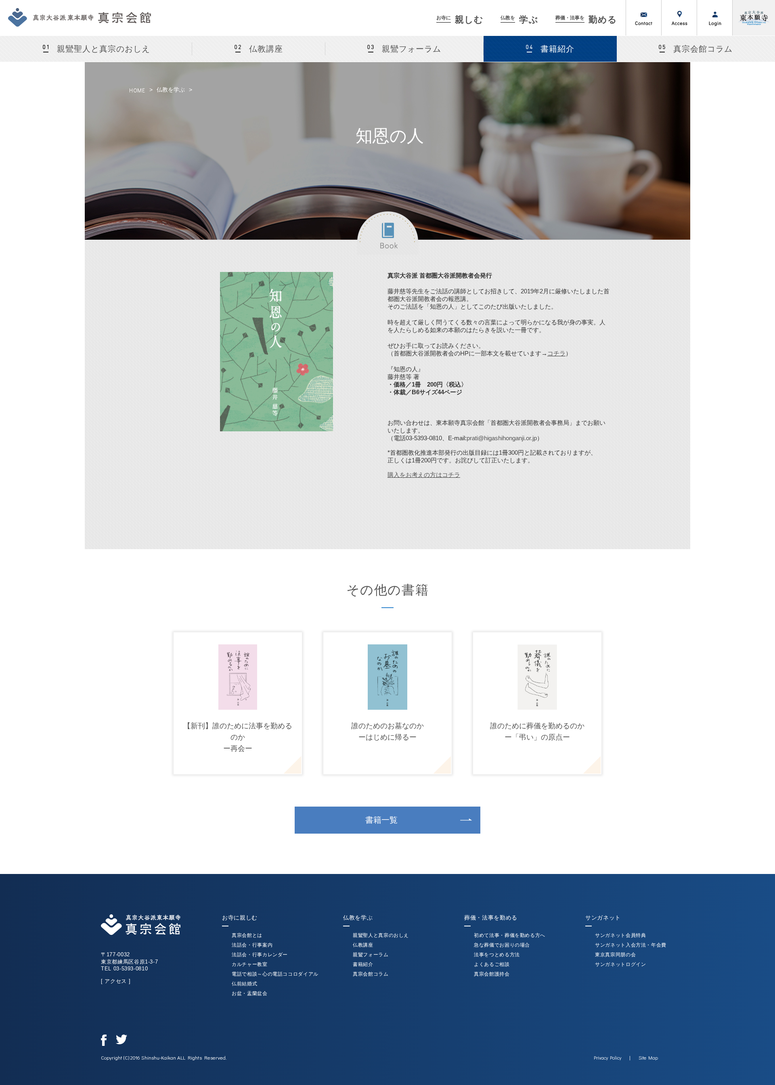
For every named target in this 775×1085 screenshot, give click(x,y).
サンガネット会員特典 (620, 935)
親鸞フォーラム (411, 48)
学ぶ (519, 20)
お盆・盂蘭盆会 (250, 993)
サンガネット (603, 917)
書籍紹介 (557, 48)
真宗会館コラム (703, 48)
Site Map (648, 1057)
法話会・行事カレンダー (260, 954)
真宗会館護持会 (492, 974)
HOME (137, 90)
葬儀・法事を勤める (490, 917)
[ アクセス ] (115, 981)
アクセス (679, 18)
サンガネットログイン (620, 964)
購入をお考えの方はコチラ (424, 474)
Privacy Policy (607, 1057)
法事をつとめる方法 (497, 954)
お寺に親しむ (240, 917)
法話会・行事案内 (252, 945)
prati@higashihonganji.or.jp (502, 438)
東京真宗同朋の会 (615, 954)
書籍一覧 (381, 819)
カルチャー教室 (250, 964)
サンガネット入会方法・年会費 (630, 945)
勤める (586, 20)
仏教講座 (266, 48)
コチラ (556, 353)
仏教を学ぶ (171, 89)
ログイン (714, 18)
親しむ (460, 20)
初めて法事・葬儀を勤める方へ (509, 935)
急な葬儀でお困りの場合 (502, 945)
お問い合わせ (643, 18)
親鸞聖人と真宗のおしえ (103, 48)
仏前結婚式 (244, 984)
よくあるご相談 (492, 964)
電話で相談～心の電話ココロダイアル (275, 974)
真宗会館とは (247, 935)
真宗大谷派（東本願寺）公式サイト (753, 18)
